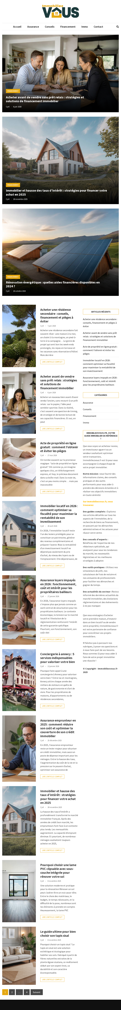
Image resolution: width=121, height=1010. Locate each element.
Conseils (49, 26)
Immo (84, 26)
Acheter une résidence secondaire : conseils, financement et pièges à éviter (56, 315)
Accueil (17, 26)
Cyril (7, 106)
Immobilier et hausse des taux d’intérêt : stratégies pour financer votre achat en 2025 (56, 192)
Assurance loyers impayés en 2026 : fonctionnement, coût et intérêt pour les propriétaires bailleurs (58, 586)
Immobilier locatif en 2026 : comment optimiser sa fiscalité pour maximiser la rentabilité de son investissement (59, 514)
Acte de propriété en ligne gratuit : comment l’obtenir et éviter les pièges (59, 447)
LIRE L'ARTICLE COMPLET (52, 362)
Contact (98, 26)
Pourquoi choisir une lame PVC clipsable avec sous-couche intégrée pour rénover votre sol (58, 871)
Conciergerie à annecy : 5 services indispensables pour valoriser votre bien (57, 658)
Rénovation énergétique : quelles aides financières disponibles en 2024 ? (53, 284)
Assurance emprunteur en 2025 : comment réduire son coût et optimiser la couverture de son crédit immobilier (58, 728)
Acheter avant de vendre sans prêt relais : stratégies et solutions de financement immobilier (45, 99)
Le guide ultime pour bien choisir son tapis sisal (58, 933)
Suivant (36, 992)
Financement (68, 26)
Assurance (33, 26)
